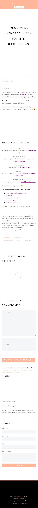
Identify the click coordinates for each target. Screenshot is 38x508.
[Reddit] (17, 246)
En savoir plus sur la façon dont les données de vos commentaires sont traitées (18, 370)
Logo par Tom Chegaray (19, 503)
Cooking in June (10, 202)
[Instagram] (16, 2)
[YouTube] (19, 2)
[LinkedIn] (14, 246)
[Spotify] (21, 2)
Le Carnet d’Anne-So (12, 198)
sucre (18, 240)
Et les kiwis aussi (11, 200)
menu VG (7, 237)
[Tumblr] (11, 246)
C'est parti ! (19, 7)
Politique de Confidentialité (19, 501)
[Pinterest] (9, 246)
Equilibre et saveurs (28, 182)
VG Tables (22, 94)
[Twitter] (6, 246)
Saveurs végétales (19, 161)
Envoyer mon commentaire (18, 360)
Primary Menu (34, 13)
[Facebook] (3, 246)
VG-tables (9, 195)
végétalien (28, 240)
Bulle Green (26, 167)
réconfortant (8, 240)
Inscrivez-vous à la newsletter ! (19, 4)
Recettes (4, 79)
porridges (17, 237)
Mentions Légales (19, 498)
